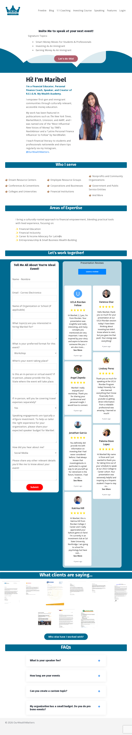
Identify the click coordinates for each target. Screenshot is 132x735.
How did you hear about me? (28, 447)
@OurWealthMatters (37, 151)
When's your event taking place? (30, 360)
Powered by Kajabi (119, 728)
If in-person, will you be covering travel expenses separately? (34, 400)
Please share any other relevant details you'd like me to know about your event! (34, 464)
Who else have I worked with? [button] (66, 636)
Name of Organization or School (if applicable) (31, 307)
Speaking (99, 10)
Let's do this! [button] (66, 58)
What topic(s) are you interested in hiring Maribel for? (31, 325)
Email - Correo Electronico (26, 292)
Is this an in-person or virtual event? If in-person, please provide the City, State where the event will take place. (33, 378)
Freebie (42, 10)
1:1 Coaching (64, 10)
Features (112, 10)
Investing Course (82, 10)
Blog (51, 10)
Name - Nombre (21, 279)
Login (122, 10)
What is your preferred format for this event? (33, 345)
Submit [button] (34, 487)
